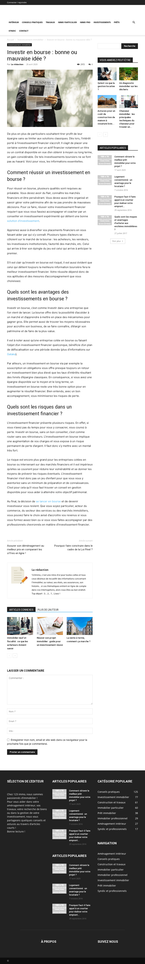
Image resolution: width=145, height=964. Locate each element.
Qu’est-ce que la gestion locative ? (106, 86)
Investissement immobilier (31, 39)
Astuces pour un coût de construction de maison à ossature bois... (106, 117)
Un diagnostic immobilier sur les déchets (128, 86)
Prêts (117, 22)
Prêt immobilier (107, 885)
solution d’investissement (23, 221)
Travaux (50, 22)
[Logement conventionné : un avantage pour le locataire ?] (105, 180)
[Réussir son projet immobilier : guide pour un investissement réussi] (50, 626)
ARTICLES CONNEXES (21, 609)
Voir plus (116, 241)
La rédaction (17, 64)
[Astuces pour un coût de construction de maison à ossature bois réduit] (107, 101)
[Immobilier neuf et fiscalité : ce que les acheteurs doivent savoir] (20, 626)
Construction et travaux (111, 864)
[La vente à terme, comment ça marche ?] (80, 626)
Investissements (102, 22)
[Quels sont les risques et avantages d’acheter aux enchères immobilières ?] (105, 220)
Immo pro (85, 22)
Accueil (10, 39)
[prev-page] (9, 655)
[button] (133, 22)
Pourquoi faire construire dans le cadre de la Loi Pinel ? (73, 547)
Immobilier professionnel (112, 875)
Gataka (11, 354)
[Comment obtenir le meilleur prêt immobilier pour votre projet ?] (105, 160)
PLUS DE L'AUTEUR (48, 609)
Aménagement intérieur (112, 853)
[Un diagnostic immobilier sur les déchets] (128, 73)
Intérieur (14, 22)
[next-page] (15, 655)
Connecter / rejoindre (17, 2)
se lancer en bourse (48, 501)
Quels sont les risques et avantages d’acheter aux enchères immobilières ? (125, 223)
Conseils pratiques (32, 22)
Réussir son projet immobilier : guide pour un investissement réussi (50, 641)
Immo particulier (67, 22)
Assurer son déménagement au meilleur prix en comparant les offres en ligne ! (25, 549)
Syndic (12, 30)
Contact (23, 30)
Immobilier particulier (111, 869)
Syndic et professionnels (112, 891)
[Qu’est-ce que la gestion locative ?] (107, 73)
